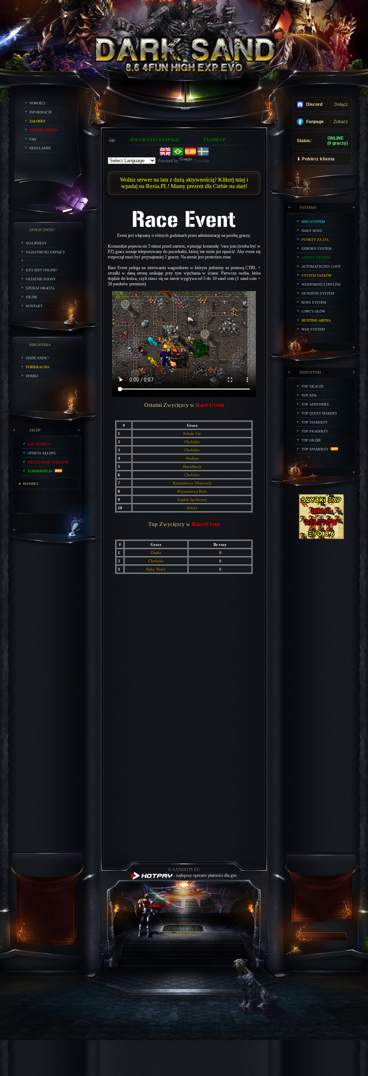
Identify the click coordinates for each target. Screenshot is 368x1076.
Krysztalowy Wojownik (192, 483)
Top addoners (315, 404)
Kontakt (34, 305)
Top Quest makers (319, 413)
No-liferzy (36, 242)
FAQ (32, 138)
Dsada (156, 553)
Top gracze (312, 386)
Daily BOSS (312, 230)
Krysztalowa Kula (192, 491)
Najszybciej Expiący (45, 251)
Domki (32, 375)
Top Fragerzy (315, 431)
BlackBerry (192, 466)
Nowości (37, 103)
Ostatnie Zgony (41, 278)
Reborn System (317, 248)
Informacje (40, 111)
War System (313, 329)
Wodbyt (192, 458)
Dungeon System (318, 293)
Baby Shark (156, 569)
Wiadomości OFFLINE (321, 284)
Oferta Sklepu (42, 452)
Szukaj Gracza (40, 287)
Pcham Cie (192, 433)
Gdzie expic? (37, 357)
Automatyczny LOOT (321, 266)
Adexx (192, 508)
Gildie (31, 296)
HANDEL (31, 483)
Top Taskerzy (315, 422)
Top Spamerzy (316, 449)
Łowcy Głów (313, 311)
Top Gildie (311, 440)
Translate (201, 160)
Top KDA (309, 395)
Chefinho (192, 442)
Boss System (314, 302)
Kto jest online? (42, 269)
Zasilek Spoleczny (192, 499)
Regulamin (40, 147)
